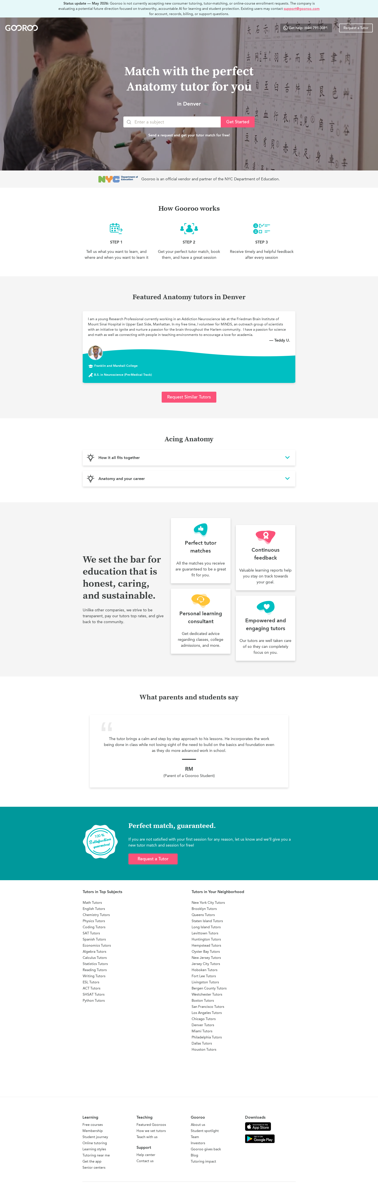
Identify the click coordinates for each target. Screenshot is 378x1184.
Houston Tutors (204, 1049)
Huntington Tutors (206, 939)
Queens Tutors (203, 915)
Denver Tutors (203, 1025)
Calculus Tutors (95, 958)
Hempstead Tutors (206, 945)
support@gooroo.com (302, 9)
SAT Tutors (91, 933)
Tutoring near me (96, 1155)
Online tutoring (94, 1143)
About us (198, 1125)
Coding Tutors (94, 927)
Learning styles (94, 1149)
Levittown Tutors (205, 933)
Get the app (92, 1161)
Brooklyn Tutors (204, 909)
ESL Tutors (91, 982)
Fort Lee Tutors (204, 976)
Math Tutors (92, 903)
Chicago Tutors (204, 1019)
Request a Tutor (355, 28)
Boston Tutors (203, 1000)
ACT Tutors (91, 988)
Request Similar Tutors (189, 397)
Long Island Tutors (206, 927)
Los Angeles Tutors (207, 1013)
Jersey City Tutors (206, 964)
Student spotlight (205, 1131)
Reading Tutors (95, 970)
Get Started (237, 122)
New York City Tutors (208, 903)
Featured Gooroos (151, 1125)
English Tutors (94, 909)
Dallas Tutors (202, 1043)
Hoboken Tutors (204, 970)
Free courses (92, 1125)
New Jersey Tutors (206, 958)
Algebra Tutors (94, 951)
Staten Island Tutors (207, 921)
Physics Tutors (94, 921)
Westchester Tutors (207, 994)
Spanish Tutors (94, 939)
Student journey (95, 1137)
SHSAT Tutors (94, 994)
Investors (198, 1143)
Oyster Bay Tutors (206, 951)
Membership (92, 1131)
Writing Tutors (94, 976)
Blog (194, 1155)
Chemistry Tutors (96, 915)
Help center (145, 1155)
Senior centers (93, 1167)
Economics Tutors (97, 945)
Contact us (145, 1161)
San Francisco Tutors (208, 1007)
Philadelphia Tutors (207, 1037)
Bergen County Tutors (209, 988)
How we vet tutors (151, 1131)
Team (195, 1137)
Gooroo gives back (206, 1149)
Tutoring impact (203, 1161)
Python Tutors (94, 1000)
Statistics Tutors (95, 964)
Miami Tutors (202, 1031)
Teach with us (147, 1137)
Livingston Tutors (205, 982)
